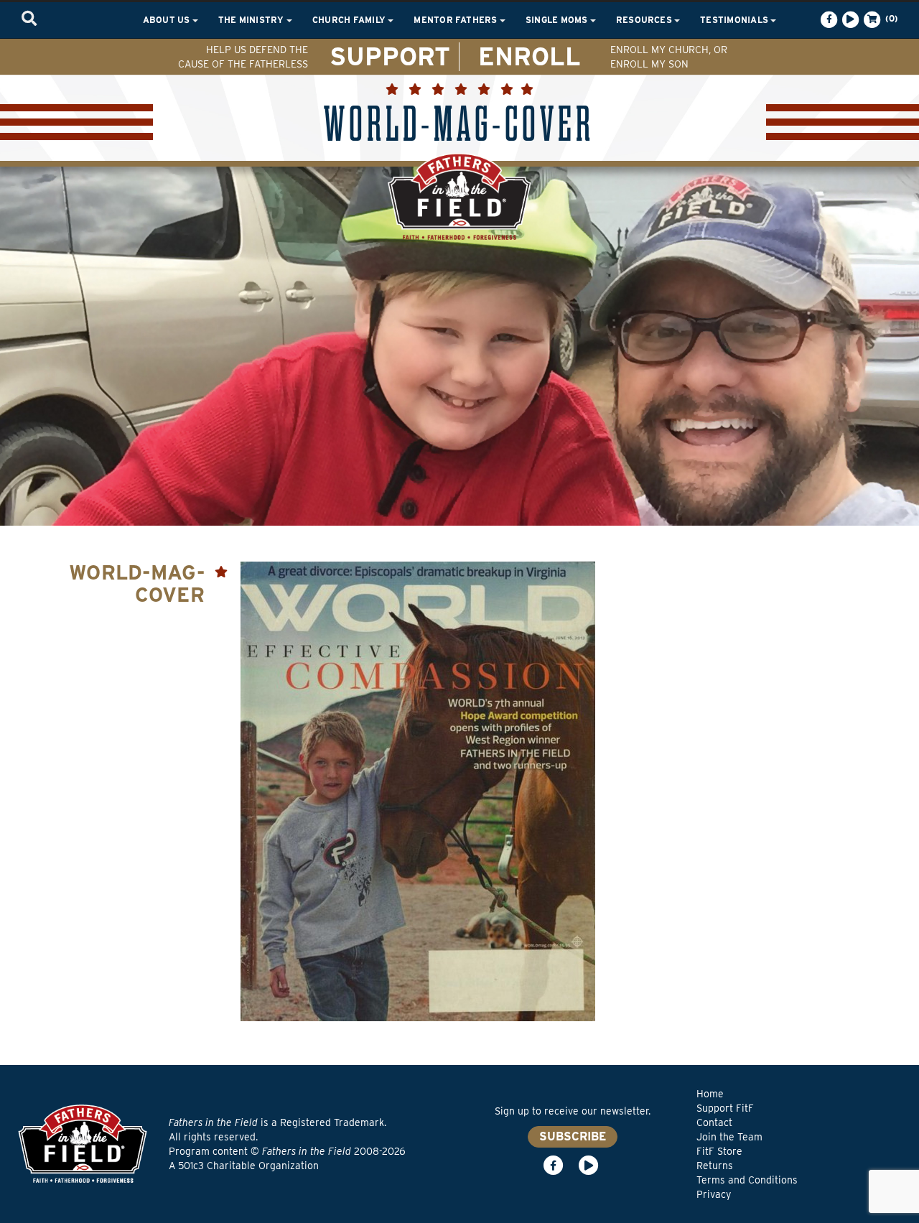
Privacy (713, 1194)
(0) (890, 18)
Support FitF (725, 1108)
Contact (714, 1122)
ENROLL (529, 56)
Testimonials (735, 19)
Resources (645, 19)
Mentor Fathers (457, 19)
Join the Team (729, 1137)
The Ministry (252, 19)
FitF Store (719, 1151)
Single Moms (558, 19)
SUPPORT (390, 56)
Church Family (350, 19)
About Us (167, 19)
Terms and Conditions (747, 1180)
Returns (714, 1165)
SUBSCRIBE (572, 1136)
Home (710, 1093)
